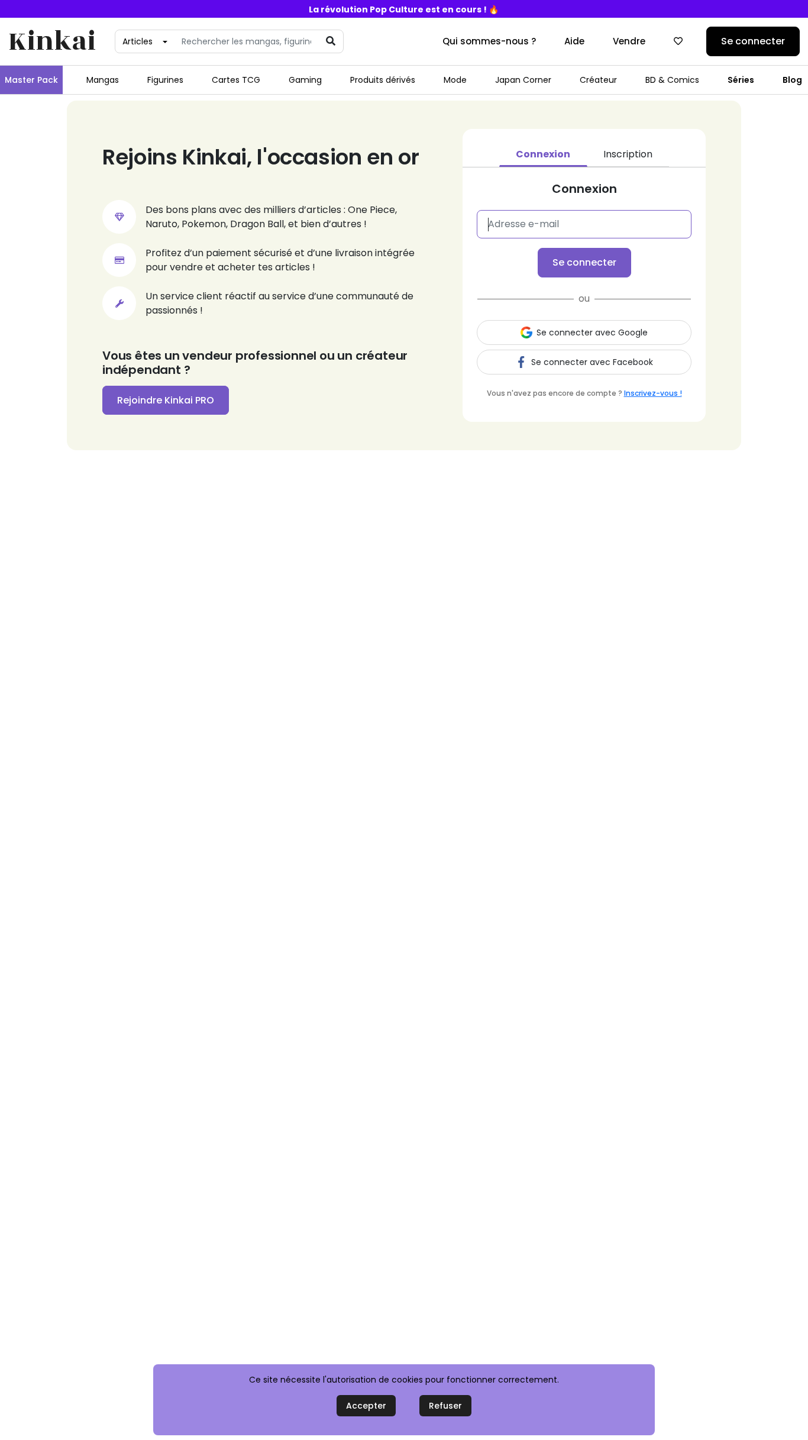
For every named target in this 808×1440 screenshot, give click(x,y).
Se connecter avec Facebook (592, 362)
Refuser (445, 1406)
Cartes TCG (236, 80)
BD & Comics (672, 80)
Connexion (543, 154)
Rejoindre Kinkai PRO (165, 400)
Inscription (627, 154)
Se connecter (753, 41)
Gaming (305, 80)
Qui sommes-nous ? (489, 41)
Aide (574, 41)
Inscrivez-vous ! (653, 393)
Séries (741, 80)
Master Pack (31, 80)
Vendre (629, 41)
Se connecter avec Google (592, 332)
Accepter (366, 1406)
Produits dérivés (382, 80)
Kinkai (52, 41)
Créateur (598, 80)
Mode (455, 80)
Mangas (102, 80)
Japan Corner (523, 80)
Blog (792, 80)
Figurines (165, 80)
